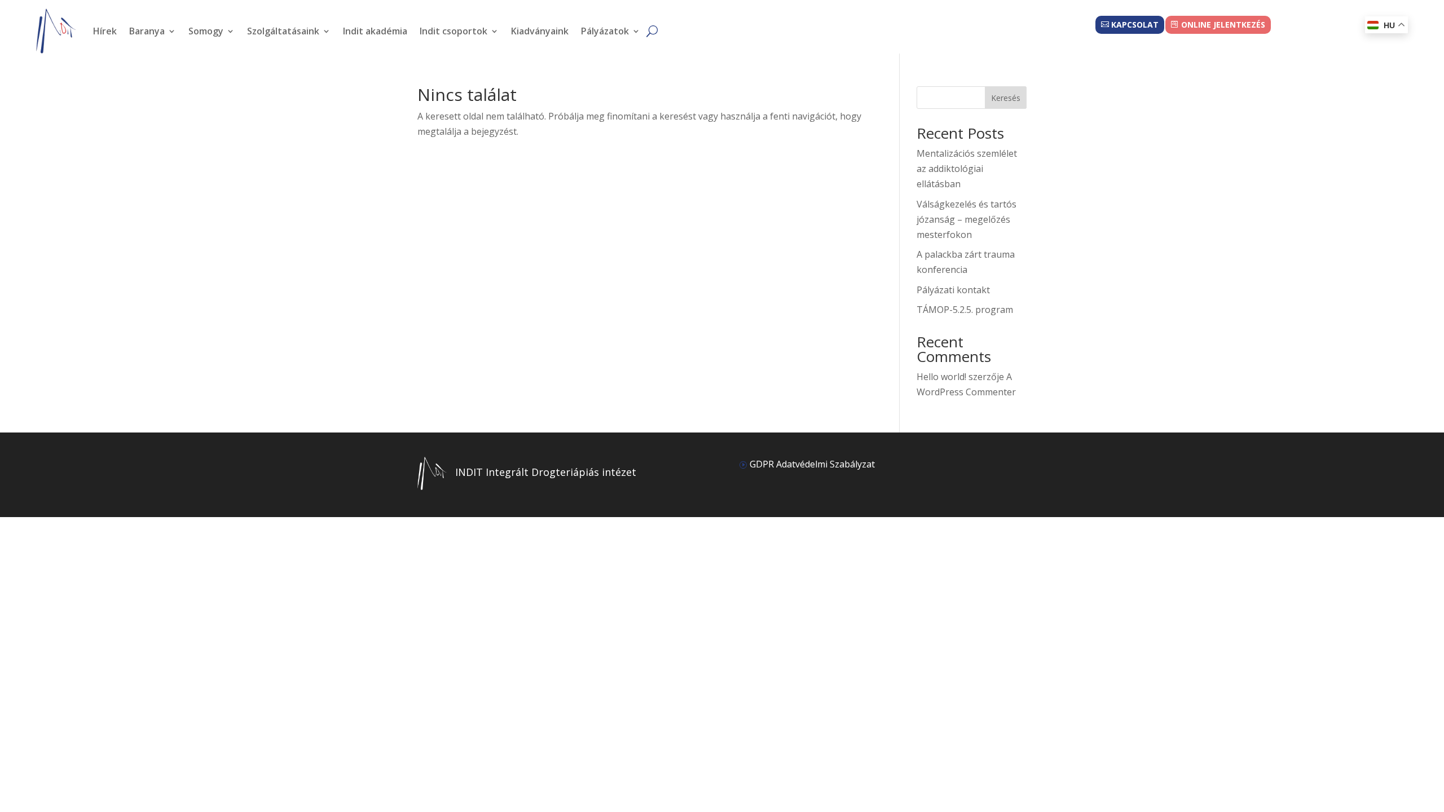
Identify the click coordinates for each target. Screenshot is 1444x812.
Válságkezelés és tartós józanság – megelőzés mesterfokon (966, 219)
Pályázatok (605, 31)
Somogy (205, 31)
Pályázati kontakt (953, 290)
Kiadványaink (540, 31)
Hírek (105, 31)
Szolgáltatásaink (283, 31)
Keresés (1005, 97)
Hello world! (941, 376)
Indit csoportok (453, 31)
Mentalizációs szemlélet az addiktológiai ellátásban (967, 168)
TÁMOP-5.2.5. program (965, 309)
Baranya (147, 31)
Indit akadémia (375, 31)
